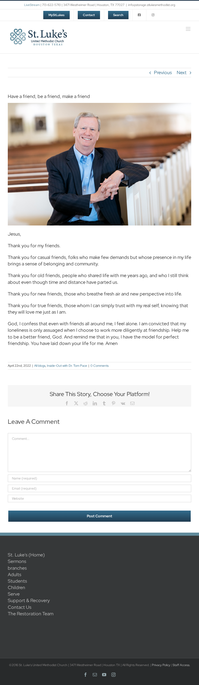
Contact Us (19, 607)
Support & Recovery (29, 600)
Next (182, 72)
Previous (163, 72)
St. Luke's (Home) (26, 555)
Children (16, 587)
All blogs (39, 366)
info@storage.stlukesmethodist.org (151, 5)
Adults (14, 574)
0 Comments (99, 366)
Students (17, 581)
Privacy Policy (161, 665)
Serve (14, 594)
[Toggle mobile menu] (188, 29)
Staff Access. (181, 665)
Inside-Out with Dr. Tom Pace (67, 366)
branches (17, 568)
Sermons (17, 561)
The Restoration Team (30, 614)
